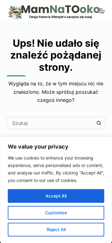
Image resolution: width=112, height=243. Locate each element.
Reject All (56, 229)
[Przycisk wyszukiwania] (99, 123)
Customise (56, 212)
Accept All (56, 195)
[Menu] (102, 11)
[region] (56, 189)
